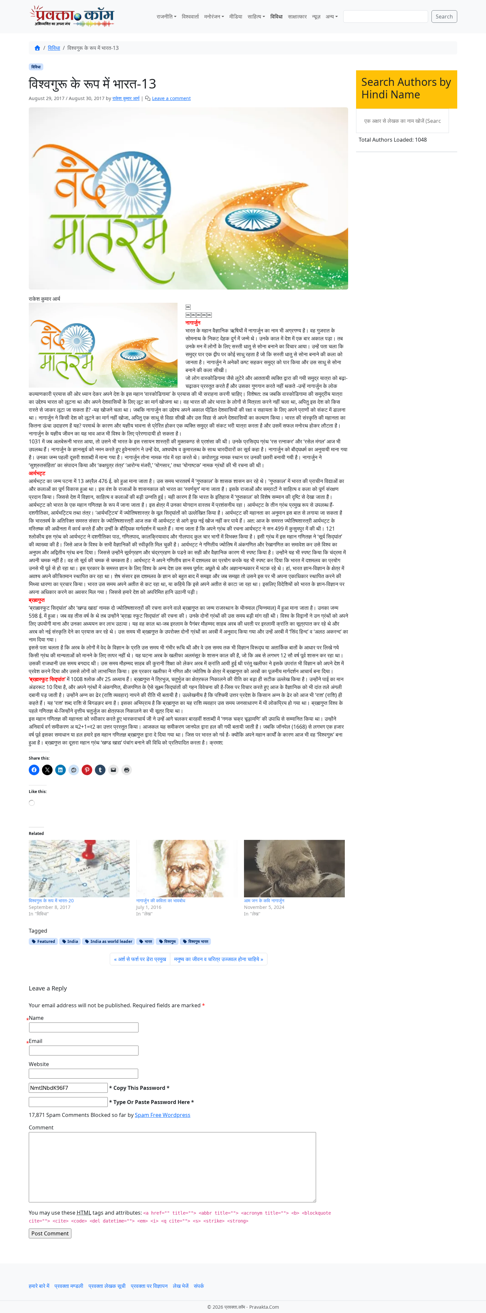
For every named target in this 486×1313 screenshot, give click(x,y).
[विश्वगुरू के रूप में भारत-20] (79, 869)
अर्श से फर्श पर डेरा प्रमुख (142, 959)
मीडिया (235, 16)
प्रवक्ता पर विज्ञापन (149, 1286)
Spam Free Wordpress (162, 1115)
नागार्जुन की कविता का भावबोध (160, 900)
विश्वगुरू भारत (197, 941)
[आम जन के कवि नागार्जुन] (294, 869)
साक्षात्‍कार (297, 16)
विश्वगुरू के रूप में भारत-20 (51, 900)
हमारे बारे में (39, 1286)
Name (36, 1017)
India (72, 941)
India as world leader (111, 941)
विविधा (276, 16)
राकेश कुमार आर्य (126, 98)
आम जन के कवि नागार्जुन (264, 900)
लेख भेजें (180, 1286)
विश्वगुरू (169, 941)
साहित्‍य (254, 16)
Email (35, 1041)
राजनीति (165, 16)
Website (39, 1064)
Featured (45, 941)
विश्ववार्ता (190, 16)
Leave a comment (171, 98)
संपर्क (199, 1286)
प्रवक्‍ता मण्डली (69, 1286)
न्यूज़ (316, 16)
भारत (148, 941)
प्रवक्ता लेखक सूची (107, 1286)
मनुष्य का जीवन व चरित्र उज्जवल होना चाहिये (216, 959)
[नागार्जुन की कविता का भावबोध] (186, 869)
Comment (41, 1127)
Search (444, 16)
